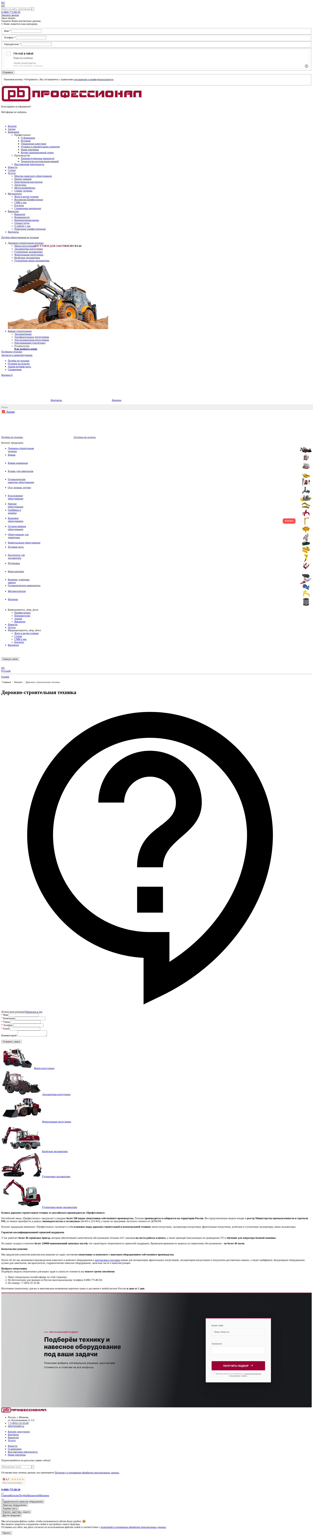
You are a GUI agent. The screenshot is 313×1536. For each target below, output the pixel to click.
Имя (7, 31)
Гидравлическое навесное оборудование (23, 1501)
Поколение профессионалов (30, 229)
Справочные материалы (27, 208)
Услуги (12, 627)
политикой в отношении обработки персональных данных (133, 1527)
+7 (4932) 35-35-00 (18, 1423)
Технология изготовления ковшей (40, 161)
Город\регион (12, 44)
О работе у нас (22, 226)
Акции (18, 618)
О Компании (28, 137)
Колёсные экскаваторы (27, 257)
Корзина (7, 375)
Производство (22, 615)
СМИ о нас (20, 202)
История (25, 140)
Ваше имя (217, 1325)
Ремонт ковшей (22, 179)
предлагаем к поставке (107, 1260)
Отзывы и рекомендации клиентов (40, 146)
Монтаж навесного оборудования (33, 176)
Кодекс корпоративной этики (37, 152)
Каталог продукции (19, 1431)
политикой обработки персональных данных (245, 1375)
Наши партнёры (30, 149)
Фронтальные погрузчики (28, 254)
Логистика (20, 184)
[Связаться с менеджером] (2, 1499)
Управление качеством (33, 143)
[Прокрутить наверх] (2, 1493)
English (5, 676)
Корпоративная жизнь (26, 220)
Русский (6, 671)
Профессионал (22, 612)
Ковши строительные (20, 331)
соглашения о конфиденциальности (93, 79)
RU (3, 2)
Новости (12, 624)
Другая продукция (11, 1515)
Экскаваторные (23, 334)
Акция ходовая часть (19, 366)
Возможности (22, 217)
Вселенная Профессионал (28, 199)
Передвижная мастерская (28, 182)
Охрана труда (21, 223)
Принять (7, 1533)
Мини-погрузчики (24, 246)
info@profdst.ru (16, 1426)
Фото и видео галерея (26, 196)
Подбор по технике (18, 360)
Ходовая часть (10, 1508)
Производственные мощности (37, 158)
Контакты (56, 400)
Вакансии (19, 214)
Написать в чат (34, 1011)
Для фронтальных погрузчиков (31, 337)
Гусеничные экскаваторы (28, 251)
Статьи (18, 636)
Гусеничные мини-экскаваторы (31, 260)
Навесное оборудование (15, 1505)
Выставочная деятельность (29, 164)
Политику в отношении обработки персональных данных (87, 1472)
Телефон (9, 37)
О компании (15, 1449)
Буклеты (19, 205)
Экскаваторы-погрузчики (28, 248)
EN (3, 5)
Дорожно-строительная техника (25, 243)
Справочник (15, 369)
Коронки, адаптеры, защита (16, 1512)
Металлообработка (24, 187)
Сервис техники (23, 190)
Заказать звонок (10, 15)
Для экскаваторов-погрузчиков (31, 340)
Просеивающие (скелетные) (29, 342)
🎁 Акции (8, 411)
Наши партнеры (17, 1454)
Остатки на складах (19, 363)
